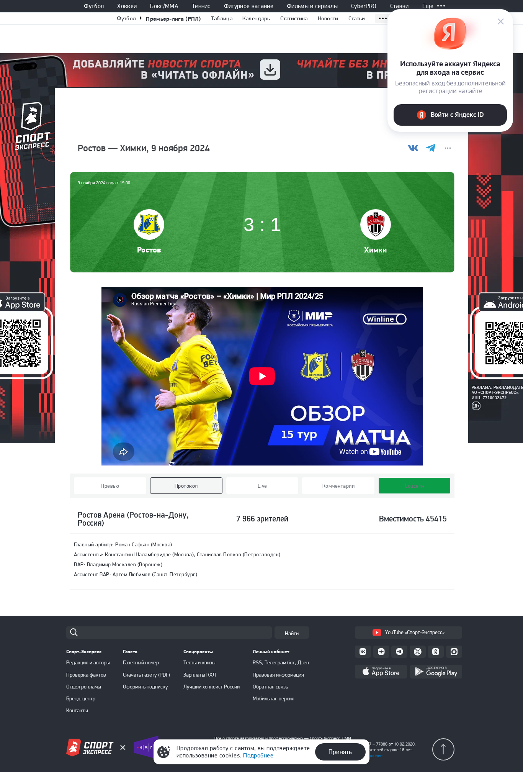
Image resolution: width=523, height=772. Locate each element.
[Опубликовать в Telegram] (430, 148)
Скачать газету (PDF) (146, 675)
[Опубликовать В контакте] (413, 148)
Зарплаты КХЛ (199, 675)
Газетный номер (141, 662)
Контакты (77, 710)
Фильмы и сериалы (312, 6)
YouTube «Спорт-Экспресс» (415, 632)
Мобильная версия (273, 698)
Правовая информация (278, 675)
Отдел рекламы (83, 686)
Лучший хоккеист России (211, 686)
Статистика (294, 18)
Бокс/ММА (164, 6)
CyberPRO (364, 6)
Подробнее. (372, 755)
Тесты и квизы (199, 662)
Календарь (256, 18)
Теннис (201, 6)
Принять (340, 752)
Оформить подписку (145, 686)
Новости (328, 18)
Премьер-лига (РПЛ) (173, 18)
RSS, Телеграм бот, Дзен (281, 662)
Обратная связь (270, 686)
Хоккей (127, 6)
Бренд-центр (80, 698)
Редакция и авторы (88, 662)
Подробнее (258, 755)
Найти (292, 633)
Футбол (94, 6)
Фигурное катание (248, 6)
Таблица (221, 18)
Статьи (356, 18)
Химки (375, 249)
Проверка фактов (86, 675)
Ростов (149, 249)
